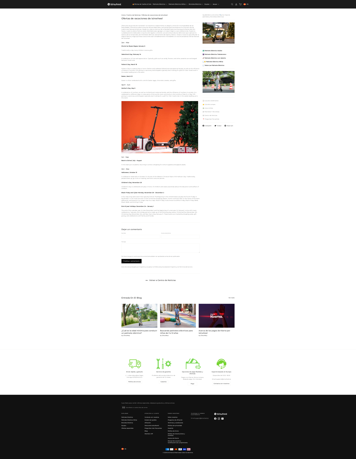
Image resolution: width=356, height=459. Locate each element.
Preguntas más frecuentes (153, 428)
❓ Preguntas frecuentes (211, 119)
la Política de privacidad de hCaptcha (165, 267)
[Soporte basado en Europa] (221, 364)
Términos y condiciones (175, 422)
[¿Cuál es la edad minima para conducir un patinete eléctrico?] (139, 316)
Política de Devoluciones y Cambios (176, 434)
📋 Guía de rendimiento (211, 101)
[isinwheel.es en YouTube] (222, 419)
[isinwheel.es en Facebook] (215, 419)
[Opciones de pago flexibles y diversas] (192, 364)
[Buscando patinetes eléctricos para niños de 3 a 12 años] (178, 316)
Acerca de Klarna (173, 438)
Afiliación (148, 422)
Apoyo (215, 4)
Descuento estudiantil (152, 425)
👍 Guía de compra (209, 104)
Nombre (123, 233)
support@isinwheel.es (223, 379)
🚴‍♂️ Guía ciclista (208, 108)
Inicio (123, 15)
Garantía (163, 382)
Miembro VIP (149, 433)
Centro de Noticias (133, 15)
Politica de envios (134, 382)
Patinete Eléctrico (159, 4)
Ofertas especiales (127, 428)
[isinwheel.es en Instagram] (219, 419)
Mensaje (123, 241)
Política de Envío (173, 431)
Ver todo (232, 298)
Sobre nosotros (172, 417)
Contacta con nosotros (221, 383)
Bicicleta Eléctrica (195, 4)
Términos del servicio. (186, 267)
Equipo (207, 4)
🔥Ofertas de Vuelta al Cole (141, 4)
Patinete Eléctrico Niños (177, 4)
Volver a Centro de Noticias (162, 280)
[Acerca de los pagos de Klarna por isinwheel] (217, 316)
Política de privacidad (175, 425)
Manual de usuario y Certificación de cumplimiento (178, 441)
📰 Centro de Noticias (210, 115)
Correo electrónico (166, 233)
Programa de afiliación (175, 420)
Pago (192, 383)
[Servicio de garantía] (163, 364)
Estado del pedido (150, 420)
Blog (146, 431)
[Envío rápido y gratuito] (134, 364)
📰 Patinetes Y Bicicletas (211, 112)
